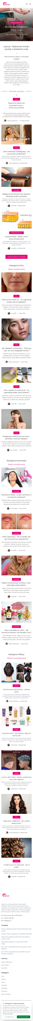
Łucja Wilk (4, 968)
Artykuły (4, 925)
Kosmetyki (16, 190)
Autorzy (4, 958)
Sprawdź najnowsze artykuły (16, 257)
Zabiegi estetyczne (16, 22)
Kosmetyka (4, 988)
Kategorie (5, 973)
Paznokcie (4, 991)
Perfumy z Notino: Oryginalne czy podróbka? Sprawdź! (16, 934)
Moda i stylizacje (6, 994)
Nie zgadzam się (9, 1016)
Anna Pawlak (5, 965)
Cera (16, 147)
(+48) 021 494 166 (9, 918)
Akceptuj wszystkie (23, 1016)
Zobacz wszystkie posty (16, 269)
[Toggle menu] (30, 4)
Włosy (16, 99)
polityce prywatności (8, 1013)
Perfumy (3, 979)
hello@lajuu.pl (7, 920)
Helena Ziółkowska (6, 962)
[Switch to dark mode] (26, 3)
